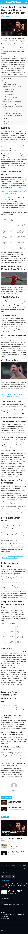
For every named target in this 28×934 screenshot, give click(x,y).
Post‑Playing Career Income (9, 103)
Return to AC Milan (8, 99)
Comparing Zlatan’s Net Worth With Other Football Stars (12, 107)
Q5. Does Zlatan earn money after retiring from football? (14, 122)
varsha (7, 16)
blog (2, 902)
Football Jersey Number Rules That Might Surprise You (16, 801)
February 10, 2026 (12, 841)
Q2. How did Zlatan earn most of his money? (13, 115)
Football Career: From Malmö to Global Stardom (11, 87)
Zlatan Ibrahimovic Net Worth (9, 84)
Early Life (4, 82)
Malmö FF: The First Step (9, 89)
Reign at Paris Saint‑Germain (10, 96)
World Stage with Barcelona (10, 94)
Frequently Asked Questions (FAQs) (10, 112)
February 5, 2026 (12, 848)
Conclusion (4, 110)
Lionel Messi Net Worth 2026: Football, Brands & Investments (16, 808)
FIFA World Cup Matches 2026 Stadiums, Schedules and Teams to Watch (12, 905)
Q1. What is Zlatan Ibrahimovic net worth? (13, 113)
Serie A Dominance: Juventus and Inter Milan (13, 92)
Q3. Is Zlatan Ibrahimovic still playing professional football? (14, 117)
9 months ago (12, 804)
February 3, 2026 (12, 854)
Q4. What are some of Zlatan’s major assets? (13, 120)
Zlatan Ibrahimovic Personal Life (10, 104)
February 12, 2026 (15, 16)
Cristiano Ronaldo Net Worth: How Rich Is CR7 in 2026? (17, 845)
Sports (3, 912)
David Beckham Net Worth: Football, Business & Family (15, 839)
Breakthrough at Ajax (8, 91)
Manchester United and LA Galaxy (11, 97)
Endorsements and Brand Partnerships (11, 101)
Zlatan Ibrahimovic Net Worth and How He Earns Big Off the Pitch (13, 831)
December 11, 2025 (5, 918)
